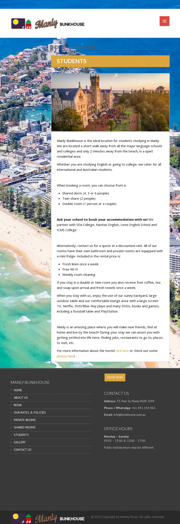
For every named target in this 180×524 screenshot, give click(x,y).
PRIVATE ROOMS (25, 420)
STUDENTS (21, 435)
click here (122, 351)
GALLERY (19, 442)
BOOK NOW (115, 377)
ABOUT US (21, 398)
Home (58, 47)
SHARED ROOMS (25, 427)
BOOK (18, 405)
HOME (18, 390)
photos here (65, 356)
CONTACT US (22, 450)
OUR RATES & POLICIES (30, 412)
